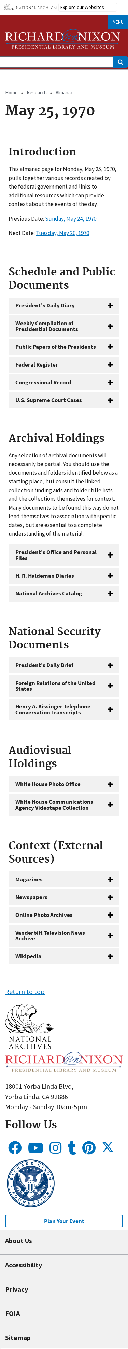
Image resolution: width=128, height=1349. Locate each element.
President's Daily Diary (45, 305)
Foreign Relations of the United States (55, 685)
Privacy (16, 1289)
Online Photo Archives (44, 915)
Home (11, 92)
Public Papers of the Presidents (55, 346)
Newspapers (31, 897)
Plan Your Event (64, 1221)
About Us (18, 1240)
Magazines (29, 879)
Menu (118, 22)
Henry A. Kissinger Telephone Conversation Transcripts (52, 709)
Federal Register (36, 364)
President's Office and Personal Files (56, 555)
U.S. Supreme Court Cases (48, 400)
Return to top (25, 991)
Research (37, 92)
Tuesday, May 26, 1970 (62, 233)
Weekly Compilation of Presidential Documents (46, 326)
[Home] (62, 39)
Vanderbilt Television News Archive (50, 935)
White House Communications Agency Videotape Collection (54, 804)
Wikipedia (28, 956)
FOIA (12, 1313)
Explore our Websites (82, 7)
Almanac (64, 92)
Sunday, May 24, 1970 (70, 218)
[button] (29, 1046)
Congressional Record (43, 382)
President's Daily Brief (44, 665)
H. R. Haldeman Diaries (44, 575)
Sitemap (18, 1337)
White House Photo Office (48, 784)
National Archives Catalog (48, 593)
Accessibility (23, 1265)
